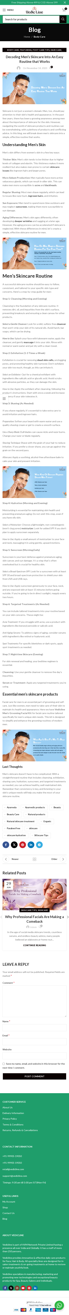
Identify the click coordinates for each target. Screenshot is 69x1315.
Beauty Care (13, 814)
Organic (47, 821)
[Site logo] (34, 9)
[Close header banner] (65, 2)
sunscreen (21, 206)
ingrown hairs (35, 195)
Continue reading (34, 945)
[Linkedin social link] (31, 844)
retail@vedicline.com (13, 1169)
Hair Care (56, 50)
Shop (5, 1207)
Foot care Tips (41, 50)
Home (27, 36)
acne (37, 185)
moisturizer (27, 528)
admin (33, 927)
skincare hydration (16, 835)
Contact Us (9, 1213)
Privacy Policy (10, 1118)
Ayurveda (11, 807)
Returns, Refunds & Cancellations (20, 1130)
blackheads (51, 185)
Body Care (39, 36)
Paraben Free (13, 828)
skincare (33, 828)
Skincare (43, 910)
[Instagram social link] (17, 1288)
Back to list (34, 859)
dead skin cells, (45, 360)
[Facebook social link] (6, 844)
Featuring (26, 50)
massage (28, 342)
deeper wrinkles (24, 221)
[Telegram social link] (39, 844)
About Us (8, 1107)
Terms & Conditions (13, 1124)
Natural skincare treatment (20, 821)
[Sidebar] (4, 398)
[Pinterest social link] (22, 844)
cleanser (61, 324)
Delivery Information (13, 1113)
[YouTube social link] (23, 1288)
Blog (5, 1218)
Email (6, 1035)
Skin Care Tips (29, 910)
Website (7, 1049)
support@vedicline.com (15, 1175)
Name (6, 1021)
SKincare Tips (41, 835)
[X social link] (14, 844)
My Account (9, 1201)
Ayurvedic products (35, 807)
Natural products (36, 814)
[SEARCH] (62, 19)
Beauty (57, 807)
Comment (9, 982)
